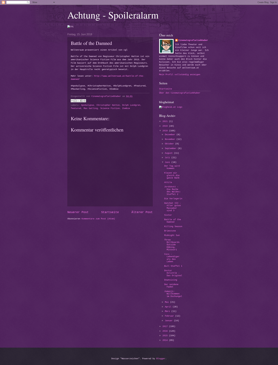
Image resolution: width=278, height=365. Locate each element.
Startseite (110, 212)
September (171, 148)
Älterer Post (142, 212)
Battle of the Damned (172, 220)
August (169, 153)
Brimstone (170, 231)
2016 (165, 331)
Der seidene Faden (171, 285)
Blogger (160, 358)
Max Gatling (91, 108)
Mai (167, 302)
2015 (165, 335)
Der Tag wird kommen (172, 167)
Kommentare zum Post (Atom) (98, 219)
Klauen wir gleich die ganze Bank (172, 175)
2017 (165, 326)
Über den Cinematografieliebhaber (179, 93)
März (168, 311)
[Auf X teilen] (78, 100)
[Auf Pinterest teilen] (84, 100)
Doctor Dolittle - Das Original (173, 273)
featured (76, 108)
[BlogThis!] (75, 100)
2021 (165, 121)
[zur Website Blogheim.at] (170, 107)
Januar (169, 320)
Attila (168, 182)
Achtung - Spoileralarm (113, 14)
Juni (168, 162)
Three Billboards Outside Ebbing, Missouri (172, 245)
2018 (165, 131)
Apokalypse (87, 105)
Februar (170, 316)
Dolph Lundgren (131, 105)
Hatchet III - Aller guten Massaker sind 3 (172, 207)
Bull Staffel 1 (173, 266)
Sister (168, 215)
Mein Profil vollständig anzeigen (179, 74)
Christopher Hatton (108, 105)
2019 (165, 126)
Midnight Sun (172, 235)
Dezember (170, 134)
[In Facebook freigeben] (81, 100)
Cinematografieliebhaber (193, 40)
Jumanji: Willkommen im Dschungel (173, 294)
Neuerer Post (78, 212)
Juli (168, 157)
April (169, 307)
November (170, 139)
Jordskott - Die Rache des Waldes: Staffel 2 (172, 190)
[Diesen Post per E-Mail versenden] (72, 100)
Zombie (126, 108)
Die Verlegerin (173, 198)
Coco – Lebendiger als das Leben (172, 258)
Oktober (170, 144)
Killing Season (173, 226)
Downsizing (170, 280)
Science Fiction (110, 108)
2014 (165, 340)
